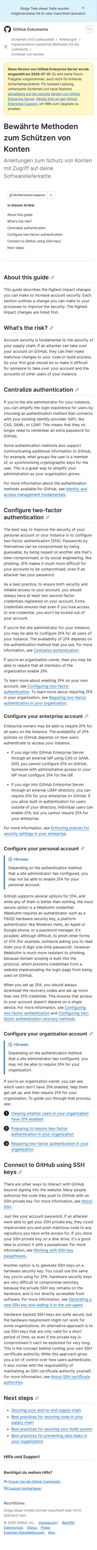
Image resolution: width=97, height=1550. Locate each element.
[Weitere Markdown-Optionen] (51, 195)
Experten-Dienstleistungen (24, 1532)
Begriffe (68, 1523)
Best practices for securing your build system (51, 1429)
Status (32, 1527)
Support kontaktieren (24, 1488)
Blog (51, 1532)
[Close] (83, 7)
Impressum (47, 1523)
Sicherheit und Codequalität (32, 39)
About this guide (26, 277)
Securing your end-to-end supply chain (46, 1410)
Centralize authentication (38, 389)
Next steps (18, 1398)
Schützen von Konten (27, 54)
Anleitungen (68, 39)
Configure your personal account (41, 848)
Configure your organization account (45, 1034)
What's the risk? (26, 327)
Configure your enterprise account (43, 716)
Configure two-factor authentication (33, 514)
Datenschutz (13, 1527)
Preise (45, 1527)
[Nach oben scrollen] (86, 1539)
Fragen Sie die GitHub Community (34, 1481)
